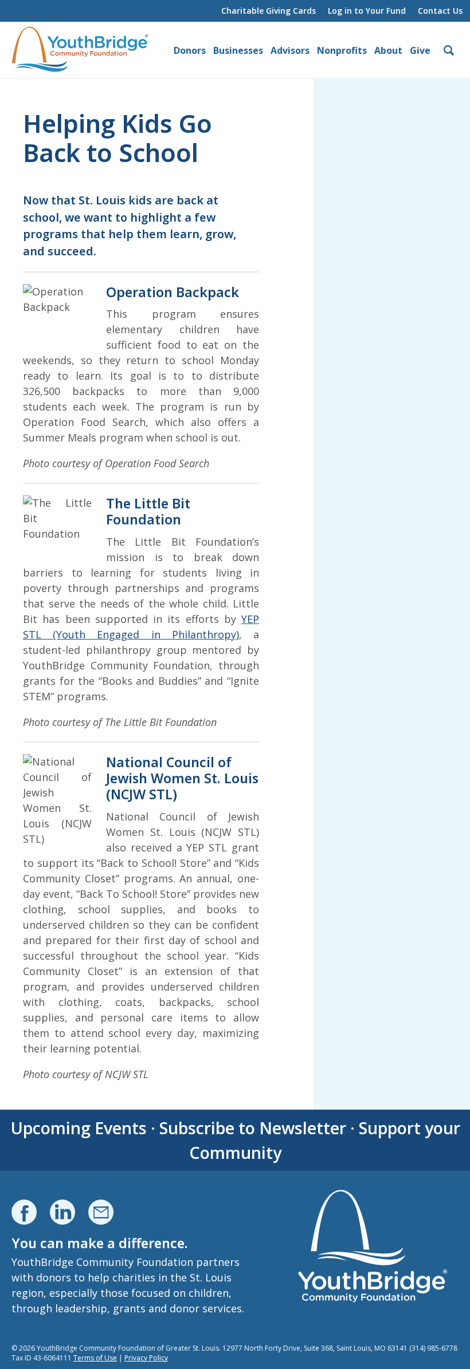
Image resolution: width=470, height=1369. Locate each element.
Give (420, 50)
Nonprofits (342, 50)
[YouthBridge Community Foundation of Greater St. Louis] (80, 49)
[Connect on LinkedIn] (62, 1212)
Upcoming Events (78, 1127)
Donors (190, 50)
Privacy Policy (146, 1358)
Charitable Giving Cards (268, 10)
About (388, 50)
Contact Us (440, 10)
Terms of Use (95, 1358)
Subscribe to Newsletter (252, 1127)
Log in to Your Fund (367, 10)
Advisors (290, 50)
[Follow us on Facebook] (24, 1212)
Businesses (238, 50)
